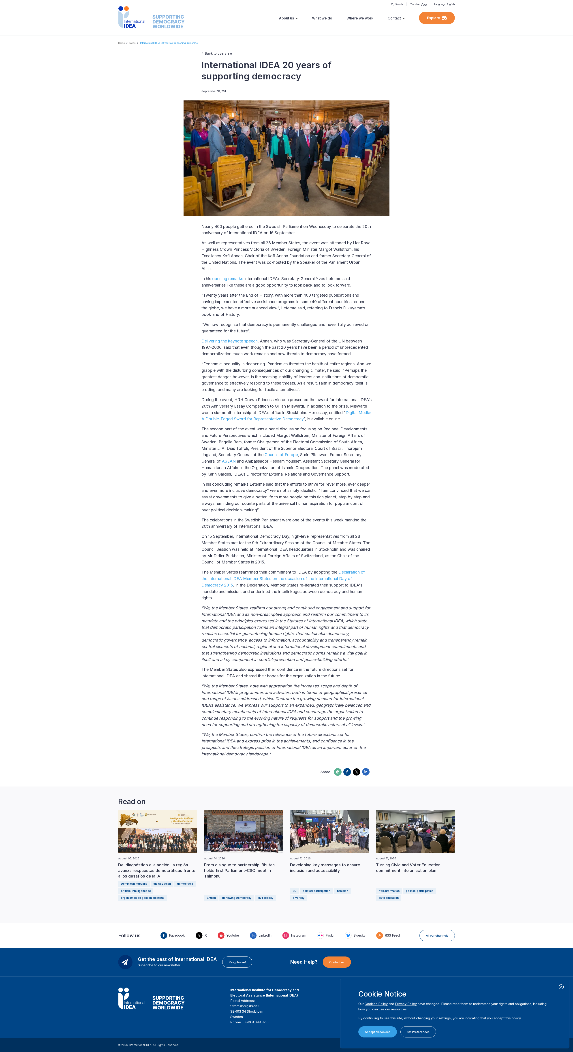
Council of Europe (281, 454)
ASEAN (229, 461)
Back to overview (218, 53)
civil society (265, 897)
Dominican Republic (134, 883)
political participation (316, 891)
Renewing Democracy (236, 897)
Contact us (336, 962)
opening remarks (227, 278)
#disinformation (389, 891)
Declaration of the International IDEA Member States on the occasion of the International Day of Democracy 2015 (283, 578)
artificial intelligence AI (136, 891)
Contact (394, 18)
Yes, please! (237, 962)
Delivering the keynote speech (229, 341)
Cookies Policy (376, 1004)
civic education (389, 897)
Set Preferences (418, 1032)
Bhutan (211, 897)
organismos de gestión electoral (142, 897)
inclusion (342, 891)
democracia (185, 883)
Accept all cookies (377, 1032)
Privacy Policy (406, 1004)
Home (121, 43)
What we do (322, 18)
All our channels (437, 935)
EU (294, 891)
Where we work (359, 18)
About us (286, 18)
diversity (298, 897)
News (132, 43)
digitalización (162, 883)
